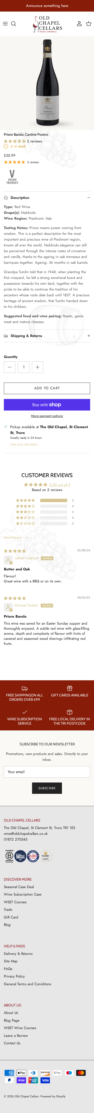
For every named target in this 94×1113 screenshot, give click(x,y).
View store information (24, 444)
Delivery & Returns (18, 953)
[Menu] (5, 23)
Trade (8, 909)
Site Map (11, 961)
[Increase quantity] (37, 367)
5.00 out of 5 (59, 484)
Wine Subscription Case (22, 894)
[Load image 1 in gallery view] (47, 83)
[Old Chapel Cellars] (47, 24)
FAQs (8, 968)
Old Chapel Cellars (27, 1096)
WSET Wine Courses (20, 1028)
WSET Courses (15, 902)
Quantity (10, 356)
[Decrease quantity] (9, 367)
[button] (15, 141)
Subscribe (46, 788)
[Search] (16, 23)
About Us (11, 1012)
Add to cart (47, 388)
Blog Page (12, 1020)
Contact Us (12, 1043)
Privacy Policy (14, 976)
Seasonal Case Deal (19, 887)
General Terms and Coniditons (27, 984)
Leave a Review (16, 1035)
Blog (7, 924)
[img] (15, 551)
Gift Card (11, 917)
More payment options (47, 416)
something (52, 5)
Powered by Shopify (52, 1096)
